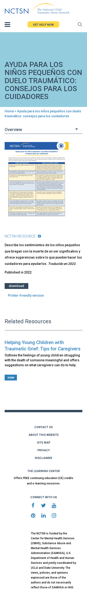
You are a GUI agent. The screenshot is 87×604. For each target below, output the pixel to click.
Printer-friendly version (26, 295)
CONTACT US (43, 427)
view (10, 377)
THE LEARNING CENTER (43, 471)
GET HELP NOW (43, 24)
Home (9, 111)
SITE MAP (43, 442)
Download (16, 286)
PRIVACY (43, 450)
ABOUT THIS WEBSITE (44, 435)
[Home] (37, 8)
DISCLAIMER (43, 458)
